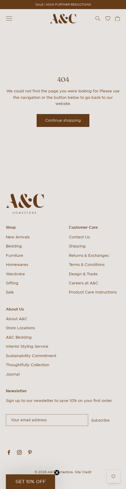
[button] (30, 481)
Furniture (14, 255)
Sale (10, 292)
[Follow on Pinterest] (30, 452)
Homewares (17, 264)
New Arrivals (18, 237)
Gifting (12, 283)
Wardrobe (15, 274)
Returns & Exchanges (89, 255)
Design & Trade (83, 274)
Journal (13, 374)
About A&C (16, 319)
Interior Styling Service (27, 346)
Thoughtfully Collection (27, 365)
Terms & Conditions (87, 264)
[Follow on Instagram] (19, 452)
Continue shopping (63, 120)
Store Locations (20, 328)
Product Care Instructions (93, 292)
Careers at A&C (83, 283)
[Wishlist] (108, 18)
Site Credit (83, 472)
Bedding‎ (14, 246)
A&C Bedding (19, 337)
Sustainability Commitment (31, 356)
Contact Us (79, 237)
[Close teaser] (57, 473)
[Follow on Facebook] (9, 452)
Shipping (77, 246)
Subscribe (100, 420)
